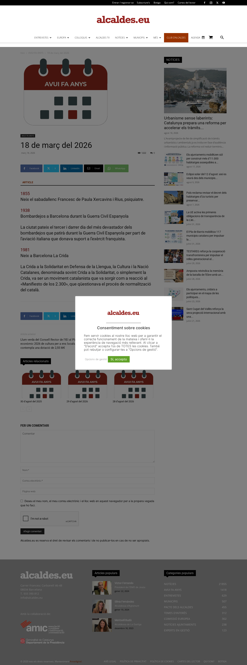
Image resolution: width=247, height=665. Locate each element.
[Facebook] (204, 2)
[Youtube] (224, 2)
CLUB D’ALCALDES (176, 37)
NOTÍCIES (120, 37)
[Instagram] (211, 2)
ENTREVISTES (41, 37)
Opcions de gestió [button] (96, 359)
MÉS (155, 37)
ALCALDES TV (103, 37)
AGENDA (195, 37)
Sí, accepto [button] (119, 359)
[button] (222, 38)
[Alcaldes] (123, 19)
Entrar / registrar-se (123, 2)
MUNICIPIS (139, 37)
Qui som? (169, 2)
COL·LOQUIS (81, 37)
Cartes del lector (186, 2)
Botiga (157, 2)
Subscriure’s (143, 2)
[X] (217, 2)
